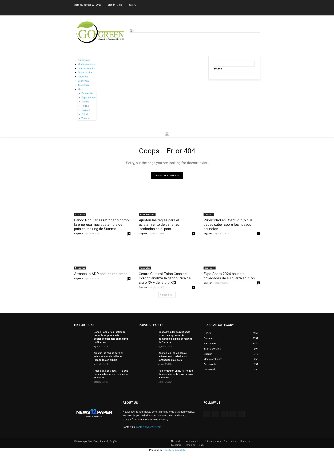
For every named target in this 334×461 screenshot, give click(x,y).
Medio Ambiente (87, 64)
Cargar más (166, 294)
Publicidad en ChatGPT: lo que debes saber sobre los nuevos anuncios (228, 224)
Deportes (83, 76)
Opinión (85, 110)
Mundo (85, 101)
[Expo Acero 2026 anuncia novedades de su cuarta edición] (232, 255)
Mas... (81, 89)
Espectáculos (85, 72)
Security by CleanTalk (174, 450)
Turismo (85, 118)
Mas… (201, 444)
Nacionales (84, 60)
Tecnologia (84, 85)
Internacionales (86, 68)
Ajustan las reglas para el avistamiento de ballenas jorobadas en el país (159, 224)
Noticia (85, 105)
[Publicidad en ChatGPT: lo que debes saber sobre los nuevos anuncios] (232, 202)
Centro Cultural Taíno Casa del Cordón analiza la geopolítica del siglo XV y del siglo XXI (165, 278)
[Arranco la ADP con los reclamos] (102, 255)
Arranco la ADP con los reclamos (101, 274)
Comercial (87, 93)
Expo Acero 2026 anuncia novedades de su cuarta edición (229, 276)
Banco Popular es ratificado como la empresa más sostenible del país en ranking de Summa (101, 224)
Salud (84, 114)
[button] (213, 84)
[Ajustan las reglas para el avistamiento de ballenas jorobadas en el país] (167, 202)
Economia (83, 80)
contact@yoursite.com (148, 427)
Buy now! (132, 5)
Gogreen (78, 233)
